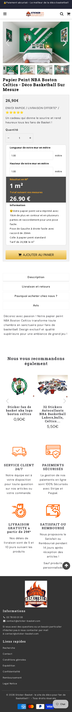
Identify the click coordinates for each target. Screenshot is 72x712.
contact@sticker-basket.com (23, 620)
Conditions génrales (14, 659)
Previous (7, 42)
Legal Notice (10, 683)
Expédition (9, 665)
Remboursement (12, 677)
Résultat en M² (19, 179)
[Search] (62, 14)
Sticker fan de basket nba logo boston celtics (19, 410)
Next (64, 42)
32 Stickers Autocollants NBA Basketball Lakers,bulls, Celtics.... (52, 414)
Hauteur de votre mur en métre (29, 163)
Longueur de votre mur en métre (30, 147)
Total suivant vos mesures (26, 192)
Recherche (9, 647)
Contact (7, 653)
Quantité (12, 130)
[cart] (68, 14)
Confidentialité (11, 671)
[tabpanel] (10, 70)
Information (17, 205)
